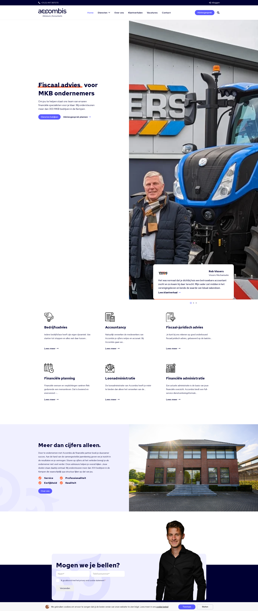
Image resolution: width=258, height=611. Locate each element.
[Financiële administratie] (190, 382)
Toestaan (187, 607)
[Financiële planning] (68, 382)
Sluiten (205, 607)
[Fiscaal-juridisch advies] (190, 331)
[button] (109, 12)
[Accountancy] (129, 331)
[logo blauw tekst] (52, 12)
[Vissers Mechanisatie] (163, 273)
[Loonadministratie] (129, 382)
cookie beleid (162, 606)
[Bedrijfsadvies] (68, 331)
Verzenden (65, 588)
